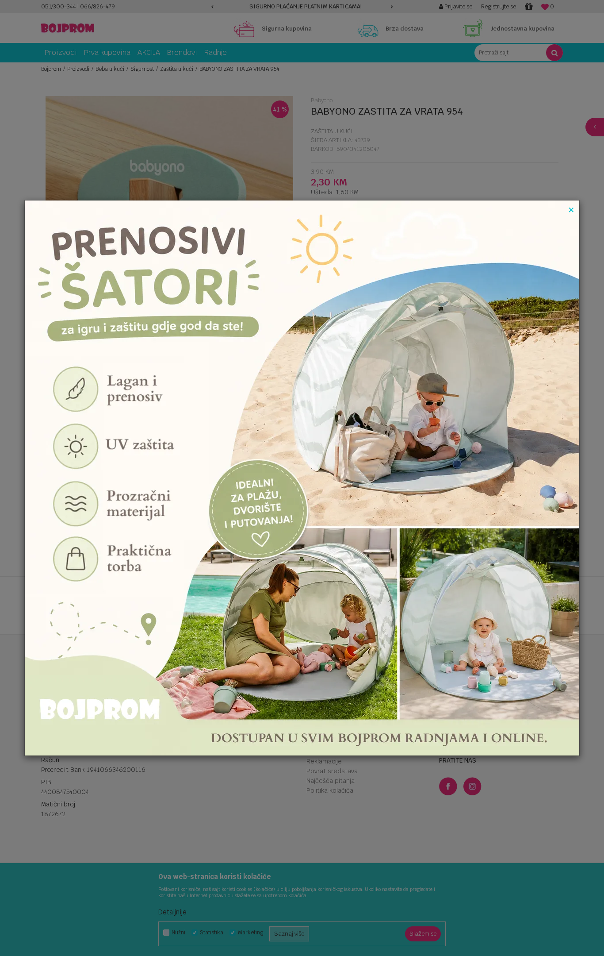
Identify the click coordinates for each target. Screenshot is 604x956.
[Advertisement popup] (302, 477)
